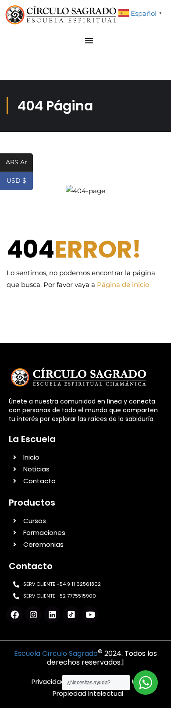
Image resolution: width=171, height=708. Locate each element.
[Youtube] (90, 614)
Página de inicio (123, 284)
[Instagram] (33, 614)
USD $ (20, 181)
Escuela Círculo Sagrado (56, 653)
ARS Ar (19, 162)
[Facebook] (14, 614)
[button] (89, 40)
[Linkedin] (52, 614)
